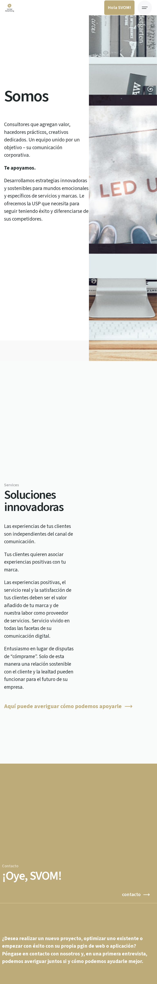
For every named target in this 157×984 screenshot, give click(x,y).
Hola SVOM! (119, 7)
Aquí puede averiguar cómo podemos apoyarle (63, 706)
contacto (131, 894)
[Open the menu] (145, 8)
